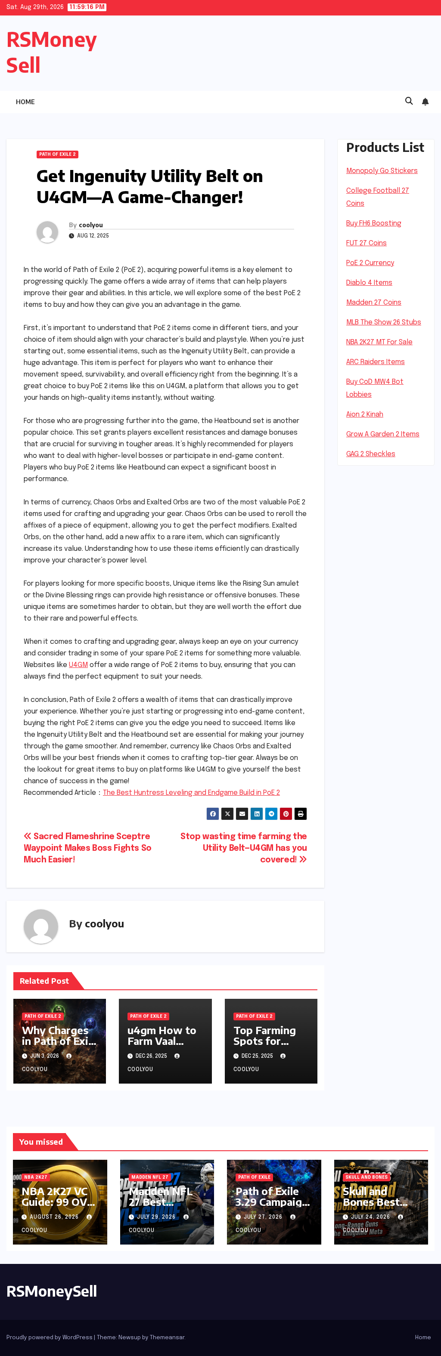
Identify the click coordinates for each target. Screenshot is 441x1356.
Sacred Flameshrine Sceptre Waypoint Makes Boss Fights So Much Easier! (88, 849)
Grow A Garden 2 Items (382, 434)
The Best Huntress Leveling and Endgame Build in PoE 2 (191, 793)
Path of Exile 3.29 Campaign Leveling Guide (273, 1201)
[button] (409, 101)
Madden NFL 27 (149, 1177)
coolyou (91, 225)
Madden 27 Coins (373, 302)
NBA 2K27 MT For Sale (379, 342)
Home (25, 101)
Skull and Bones (366, 1177)
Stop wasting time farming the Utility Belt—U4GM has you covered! (243, 849)
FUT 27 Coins (366, 243)
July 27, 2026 (264, 1217)
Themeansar (167, 1338)
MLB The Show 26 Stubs (383, 322)
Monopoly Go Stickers (382, 171)
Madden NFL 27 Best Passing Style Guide (162, 1206)
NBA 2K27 (35, 1177)
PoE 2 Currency (370, 263)
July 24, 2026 (371, 1217)
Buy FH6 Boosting (373, 223)
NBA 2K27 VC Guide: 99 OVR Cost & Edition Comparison (58, 1206)
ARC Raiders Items (375, 362)
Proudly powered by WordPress (50, 1338)
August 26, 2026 (55, 1217)
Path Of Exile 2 (57, 154)
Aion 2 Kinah (364, 414)
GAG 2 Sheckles (370, 454)
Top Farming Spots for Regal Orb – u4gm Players (267, 1046)
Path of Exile (254, 1177)
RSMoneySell (51, 1291)
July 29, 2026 (157, 1217)
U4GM (78, 665)
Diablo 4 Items (369, 283)
